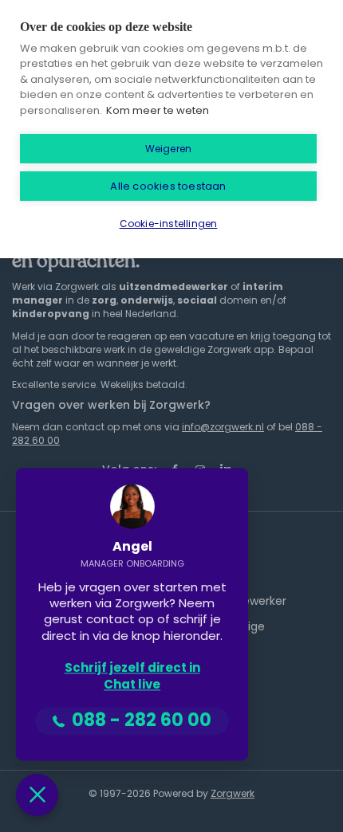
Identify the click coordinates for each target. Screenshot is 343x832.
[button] (37, 795)
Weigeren (168, 148)
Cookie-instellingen (169, 223)
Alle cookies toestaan (168, 186)
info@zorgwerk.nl (223, 427)
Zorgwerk (232, 793)
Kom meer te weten (157, 110)
